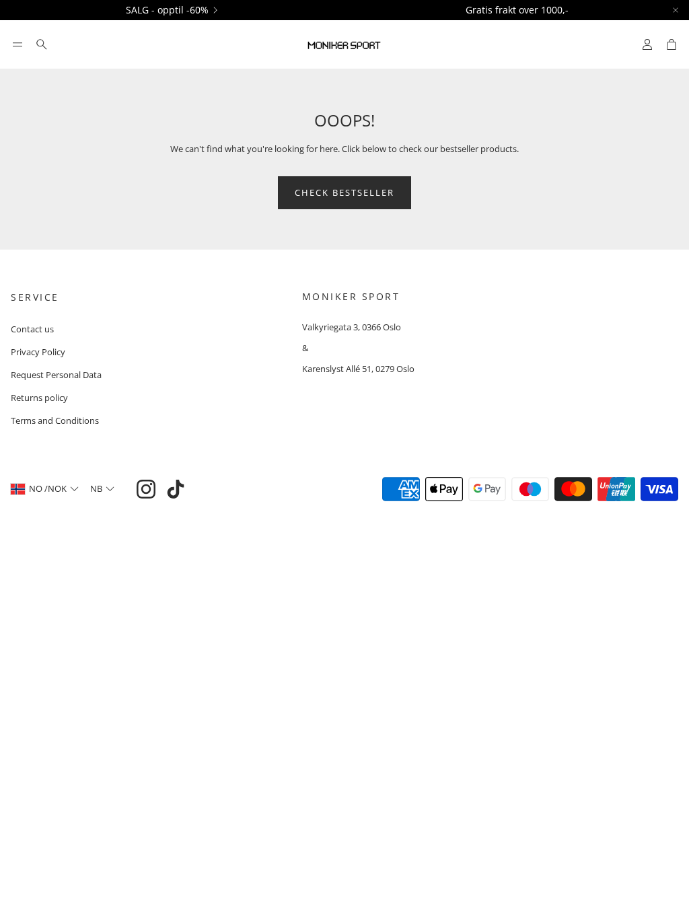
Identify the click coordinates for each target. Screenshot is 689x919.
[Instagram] (146, 489)
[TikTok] (175, 489)
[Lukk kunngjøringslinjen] (675, 10)
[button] (17, 44)
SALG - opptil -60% (167, 10)
